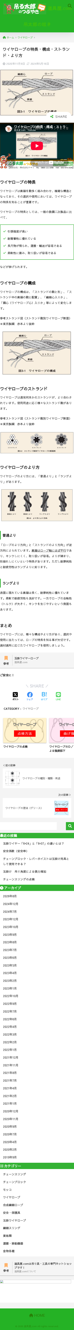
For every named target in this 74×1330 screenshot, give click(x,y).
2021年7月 (10, 1080)
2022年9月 (10, 1004)
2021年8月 (10, 1073)
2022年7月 (10, 1011)
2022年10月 (10, 996)
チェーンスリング (14, 1174)
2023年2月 (10, 981)
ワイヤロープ (30, 708)
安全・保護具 (11, 1213)
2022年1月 (10, 1050)
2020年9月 (10, 1126)
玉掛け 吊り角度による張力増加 (24, 871)
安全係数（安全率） (16, 851)
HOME (39, 1315)
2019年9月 (10, 1157)
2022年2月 (10, 1042)
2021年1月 (10, 1103)
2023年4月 (10, 973)
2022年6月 (10, 1019)
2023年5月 (10, 965)
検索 (70, 826)
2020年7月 (10, 1134)
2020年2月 (10, 1149)
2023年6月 (10, 958)
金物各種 (9, 1251)
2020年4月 (10, 1142)
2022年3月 (10, 1034)
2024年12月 (10, 904)
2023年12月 (10, 919)
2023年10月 (10, 927)
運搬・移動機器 (13, 1243)
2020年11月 (10, 1119)
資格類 (7, 1236)
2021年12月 (10, 1057)
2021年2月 (10, 1096)
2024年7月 (10, 911)
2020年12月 (10, 1111)
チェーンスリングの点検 (19, 879)
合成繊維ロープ (13, 1205)
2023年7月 (10, 950)
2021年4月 (10, 1088)
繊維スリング (11, 1228)
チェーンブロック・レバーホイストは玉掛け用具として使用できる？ (36, 861)
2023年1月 (10, 988)
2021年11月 (10, 1065)
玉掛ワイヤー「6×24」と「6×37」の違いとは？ (33, 843)
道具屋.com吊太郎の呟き (47, 16)
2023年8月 (10, 942)
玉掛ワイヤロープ (14, 1220)
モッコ (7, 1190)
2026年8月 (10, 896)
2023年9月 (10, 934)
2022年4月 (10, 1027)
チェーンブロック (14, 1182)
